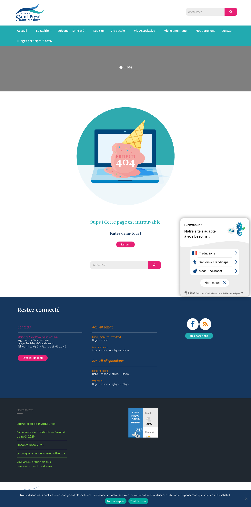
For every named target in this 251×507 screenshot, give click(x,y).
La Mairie (43, 31)
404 (129, 67)
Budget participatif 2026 (34, 41)
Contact (227, 31)
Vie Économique (175, 31)
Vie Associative (145, 31)
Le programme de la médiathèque (41, 453)
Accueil (22, 31)
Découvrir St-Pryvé (71, 31)
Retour (125, 244)
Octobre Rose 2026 (30, 445)
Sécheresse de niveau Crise (36, 424)
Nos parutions (205, 31)
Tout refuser (138, 501)
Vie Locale (118, 31)
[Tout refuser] (246, 499)
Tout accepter (115, 501)
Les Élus (98, 31)
